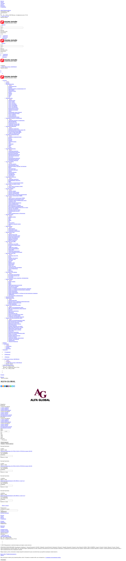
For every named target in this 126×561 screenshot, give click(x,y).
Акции (2, 516)
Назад (7, 81)
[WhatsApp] (10, 386)
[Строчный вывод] (1, 445)
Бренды (2, 517)
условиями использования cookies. (53, 557)
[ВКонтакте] (1, 386)
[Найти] (2, 34)
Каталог (2, 515)
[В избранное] (1, 458)
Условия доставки (5, 530)
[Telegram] (3, 371)
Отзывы (2, 521)
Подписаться (3, 511)
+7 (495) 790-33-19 (5, 16)
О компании (3, 518)
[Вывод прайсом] (2, 445)
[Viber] (8, 386)
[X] (7, 386)
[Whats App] (3, 372)
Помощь (2, 527)
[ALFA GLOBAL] (40, 403)
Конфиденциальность (11, 554)
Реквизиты (3, 522)
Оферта (2, 555)
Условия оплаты (4, 529)
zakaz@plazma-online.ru (6, 10)
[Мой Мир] (5, 386)
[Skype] (12, 386)
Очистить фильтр (9, 443)
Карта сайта (3, 554)
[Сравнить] (1, 459)
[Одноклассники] (3, 386)
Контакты (3, 525)
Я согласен (3, 559)
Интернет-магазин (5, 513)
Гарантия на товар (5, 531)
